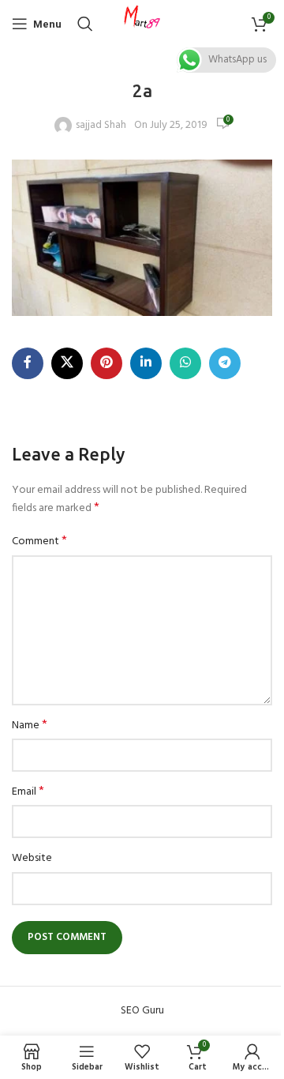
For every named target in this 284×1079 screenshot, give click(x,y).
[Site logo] (142, 24)
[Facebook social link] (27, 363)
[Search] (85, 23)
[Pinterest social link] (106, 363)
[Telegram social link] (225, 363)
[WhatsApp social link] (185, 363)
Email (28, 792)
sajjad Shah (101, 125)
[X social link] (67, 363)
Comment (39, 542)
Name (29, 726)
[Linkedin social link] (146, 363)
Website (32, 858)
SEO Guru (142, 1011)
